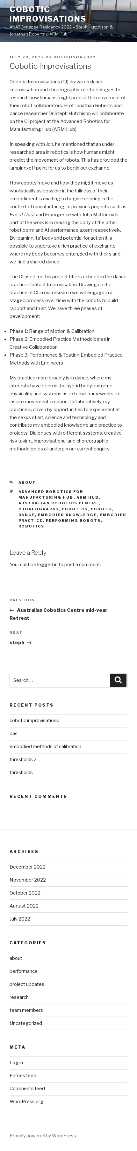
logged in (47, 564)
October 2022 (25, 893)
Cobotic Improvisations (48, 14)
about (27, 482)
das (14, 733)
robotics (31, 526)
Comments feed (27, 1088)
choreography (38, 509)
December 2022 (28, 867)
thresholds (21, 772)
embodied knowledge (67, 515)
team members (26, 1010)
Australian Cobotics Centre (58, 503)
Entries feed (23, 1075)
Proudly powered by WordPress (43, 1135)
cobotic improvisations (34, 720)
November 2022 (28, 880)
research (19, 997)
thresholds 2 (23, 759)
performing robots (73, 520)
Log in (16, 1062)
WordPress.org (26, 1101)
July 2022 (20, 919)
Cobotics (75, 509)
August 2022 (24, 906)
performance (24, 971)
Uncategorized (26, 1023)
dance (26, 515)
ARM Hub (87, 497)
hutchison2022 (75, 57)
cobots (101, 509)
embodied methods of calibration (45, 746)
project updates (27, 984)
